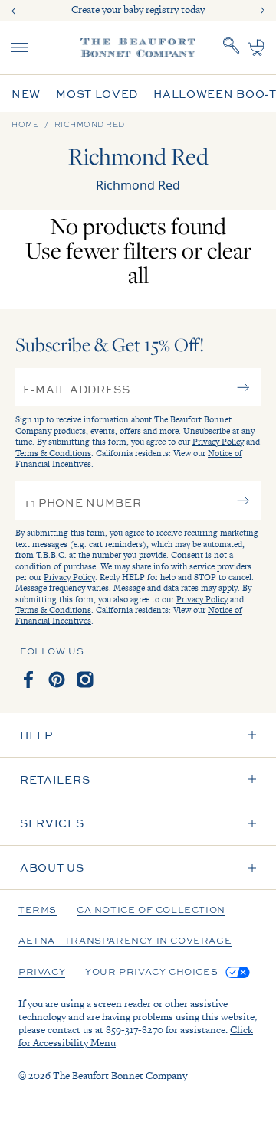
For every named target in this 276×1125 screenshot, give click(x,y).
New (26, 93)
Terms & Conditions (53, 453)
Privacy (41, 972)
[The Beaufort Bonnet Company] (138, 47)
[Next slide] (262, 11)
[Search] (231, 47)
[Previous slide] (14, 11)
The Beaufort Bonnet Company (120, 1075)
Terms (37, 910)
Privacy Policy (218, 441)
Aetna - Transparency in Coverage (125, 941)
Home (25, 124)
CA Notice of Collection (151, 910)
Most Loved (97, 93)
